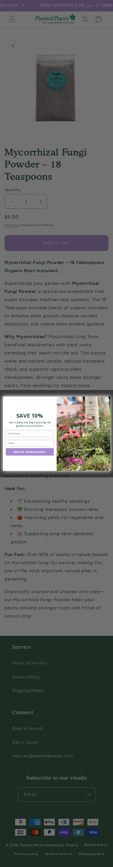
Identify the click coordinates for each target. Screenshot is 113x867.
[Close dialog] (106, 399)
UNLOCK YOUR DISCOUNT (29, 451)
